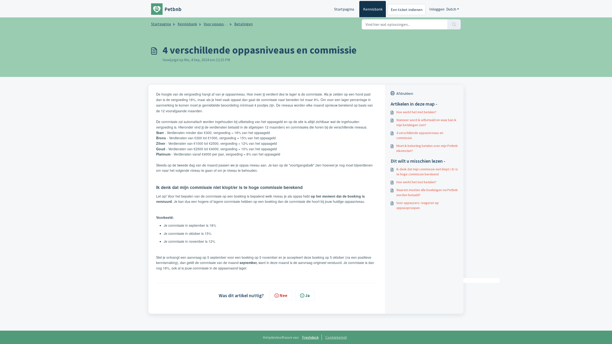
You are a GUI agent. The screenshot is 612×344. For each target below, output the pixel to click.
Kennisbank (372, 9)
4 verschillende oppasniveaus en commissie (419, 135)
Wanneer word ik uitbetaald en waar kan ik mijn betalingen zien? (426, 122)
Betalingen (243, 24)
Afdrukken (404, 93)
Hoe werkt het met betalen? (416, 112)
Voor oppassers (216, 24)
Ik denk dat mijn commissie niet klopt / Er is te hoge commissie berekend (427, 171)
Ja (307, 295)
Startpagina (344, 9)
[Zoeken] (454, 24)
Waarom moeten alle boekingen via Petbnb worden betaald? (427, 192)
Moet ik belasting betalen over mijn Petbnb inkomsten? (427, 148)
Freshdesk (310, 337)
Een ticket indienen (406, 9)
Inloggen (436, 9)
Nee (283, 295)
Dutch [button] (451, 9)
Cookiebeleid (336, 337)
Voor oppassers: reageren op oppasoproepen (417, 205)
